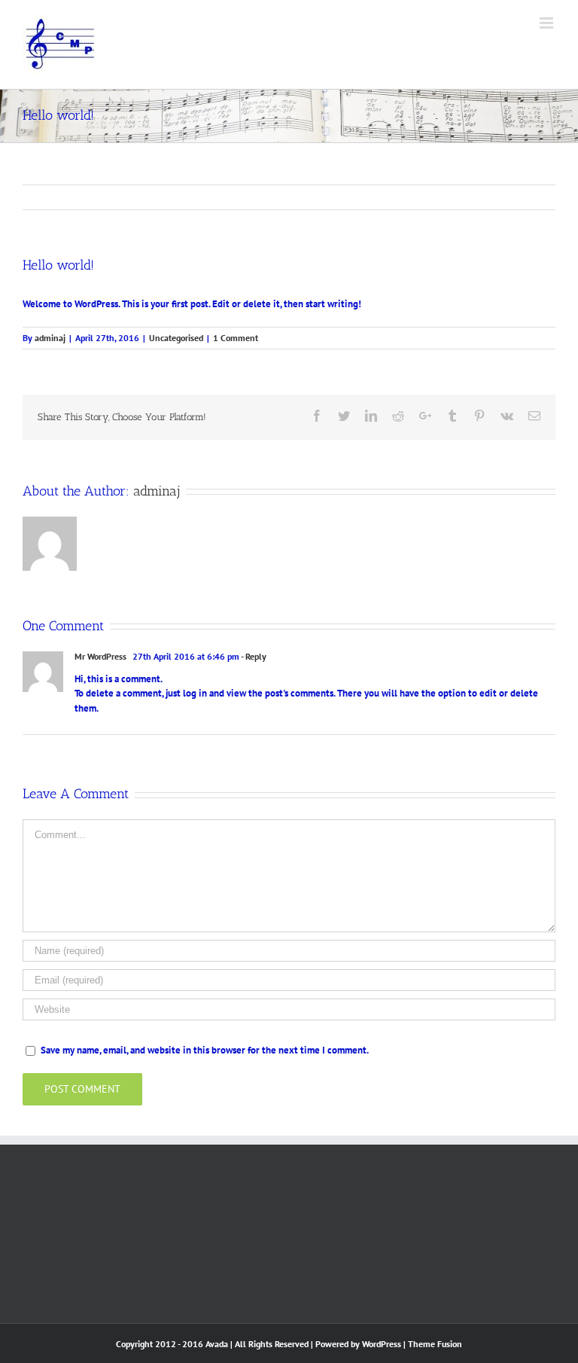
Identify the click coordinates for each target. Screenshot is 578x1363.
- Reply (253, 656)
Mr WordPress (100, 656)
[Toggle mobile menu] (547, 23)
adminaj (50, 337)
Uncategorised (176, 337)
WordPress (381, 1343)
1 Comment (235, 337)
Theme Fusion (435, 1343)
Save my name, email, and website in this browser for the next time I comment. (205, 1050)
